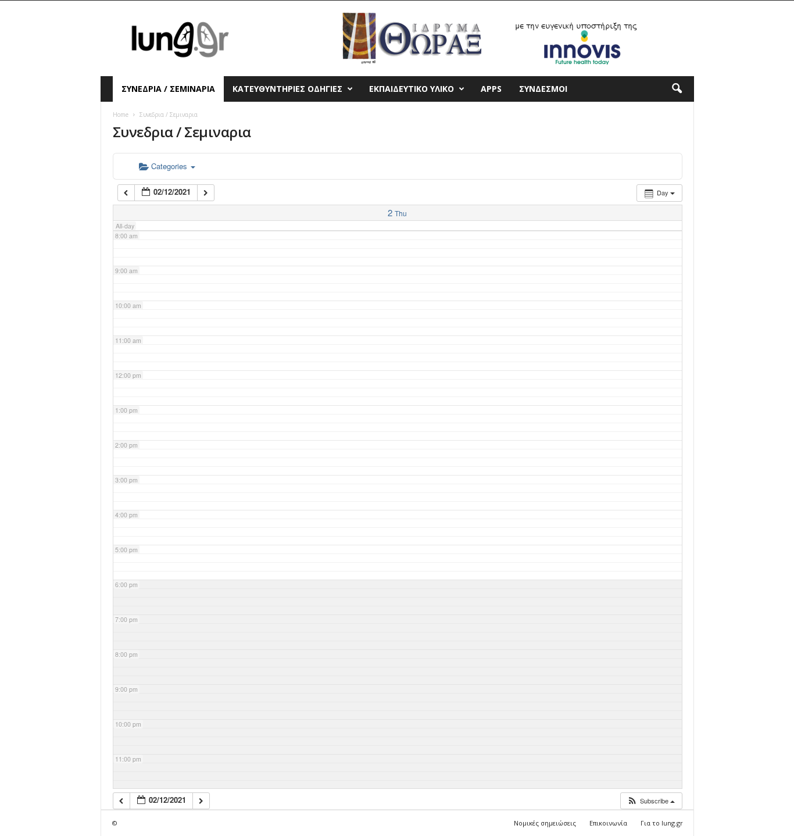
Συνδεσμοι (543, 88)
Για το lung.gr (662, 823)
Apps (491, 88)
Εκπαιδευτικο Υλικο (411, 88)
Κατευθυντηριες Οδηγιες (287, 88)
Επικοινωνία (608, 823)
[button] (676, 89)
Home (120, 114)
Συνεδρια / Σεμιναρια (168, 88)
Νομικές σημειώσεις (545, 823)
